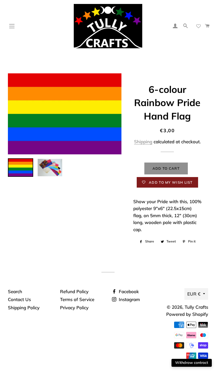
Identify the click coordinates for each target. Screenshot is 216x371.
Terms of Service (77, 299)
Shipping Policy (24, 307)
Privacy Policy (74, 307)
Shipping (143, 141)
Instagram (128, 299)
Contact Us (19, 299)
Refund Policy (74, 291)
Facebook (128, 291)
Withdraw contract (191, 362)
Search (15, 291)
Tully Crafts (196, 307)
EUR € (193, 294)
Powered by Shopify (187, 314)
